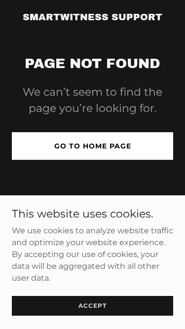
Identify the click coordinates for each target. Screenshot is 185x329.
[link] (92, 17)
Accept (92, 305)
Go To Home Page (92, 146)
